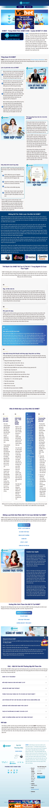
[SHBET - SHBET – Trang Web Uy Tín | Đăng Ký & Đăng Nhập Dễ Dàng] (24, 3)
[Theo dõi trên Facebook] (38, 768)
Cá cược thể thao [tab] (24, 531)
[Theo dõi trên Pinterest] (40, 768)
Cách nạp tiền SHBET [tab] (24, 619)
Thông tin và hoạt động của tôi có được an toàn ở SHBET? (18, 694)
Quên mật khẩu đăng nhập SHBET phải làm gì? (15, 705)
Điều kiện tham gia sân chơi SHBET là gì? (13, 682)
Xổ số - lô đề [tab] (23, 542)
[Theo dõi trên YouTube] (44, 768)
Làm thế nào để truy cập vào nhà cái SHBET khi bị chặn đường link (21, 700)
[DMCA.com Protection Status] (41, 776)
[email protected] (35, 789)
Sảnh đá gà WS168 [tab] (24, 545)
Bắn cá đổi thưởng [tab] (24, 535)
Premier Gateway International (37, 59)
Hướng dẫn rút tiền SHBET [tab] (24, 623)
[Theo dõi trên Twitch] (40, 771)
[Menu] (47, 2)
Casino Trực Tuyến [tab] (24, 525)
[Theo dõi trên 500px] (38, 771)
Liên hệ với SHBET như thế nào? (11, 688)
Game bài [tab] (24, 538)
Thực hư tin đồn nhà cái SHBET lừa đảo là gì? (15, 711)
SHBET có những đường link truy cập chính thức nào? (17, 717)
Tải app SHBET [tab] (24, 616)
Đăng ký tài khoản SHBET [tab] (24, 612)
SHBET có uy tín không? (9, 676)
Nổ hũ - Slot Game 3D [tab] (24, 528)
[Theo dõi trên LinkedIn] (42, 768)
